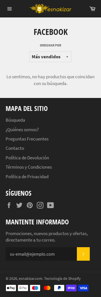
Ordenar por (50, 45)
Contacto (15, 148)
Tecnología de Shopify (62, 278)
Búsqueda (15, 120)
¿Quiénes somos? (22, 129)
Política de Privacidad (27, 176)
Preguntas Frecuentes (27, 139)
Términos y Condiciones (29, 167)
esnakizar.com (30, 278)
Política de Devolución (27, 158)
